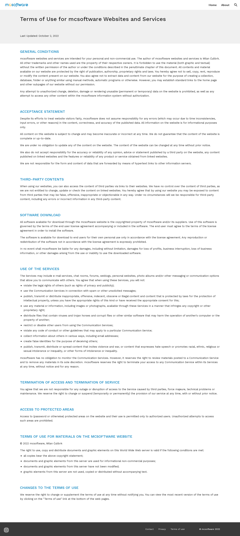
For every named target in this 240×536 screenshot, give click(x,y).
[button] (236, 5)
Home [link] (213, 5)
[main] (120, 19)
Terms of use (178, 529)
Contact (149, 529)
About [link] (225, 5)
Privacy (162, 529)
